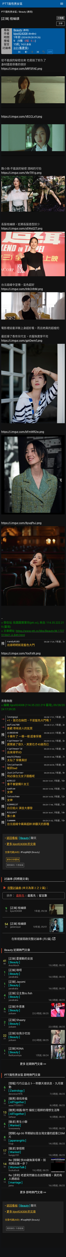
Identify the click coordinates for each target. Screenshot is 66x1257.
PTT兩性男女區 (9, 11)
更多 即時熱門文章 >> (33, 1192)
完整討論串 (14, 888)
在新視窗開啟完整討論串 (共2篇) (34, 939)
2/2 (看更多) (21, 48)
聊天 (20, 838)
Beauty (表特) (26, 11)
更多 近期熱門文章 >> (33, 1064)
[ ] (14, 962)
